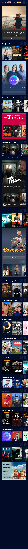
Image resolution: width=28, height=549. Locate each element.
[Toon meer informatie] (19, 145)
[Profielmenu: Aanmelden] (24, 2)
